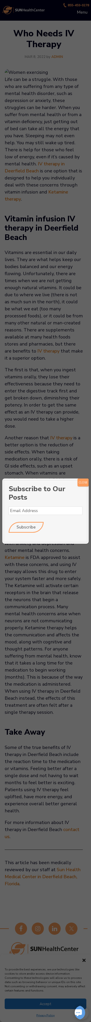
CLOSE (83, 482)
